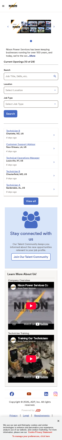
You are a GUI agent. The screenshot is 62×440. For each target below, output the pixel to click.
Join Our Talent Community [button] (31, 256)
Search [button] (10, 113)
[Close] (58, 421)
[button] (55, 76)
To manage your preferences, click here (31, 436)
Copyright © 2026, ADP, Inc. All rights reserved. (30, 403)
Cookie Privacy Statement (40, 432)
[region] (31, 29)
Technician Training (18, 333)
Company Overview (19, 280)
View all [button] (31, 201)
